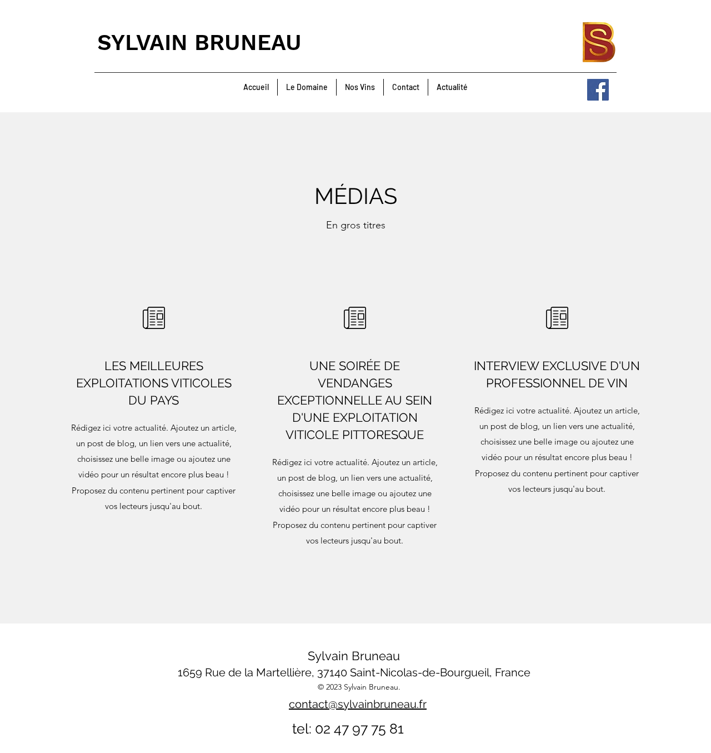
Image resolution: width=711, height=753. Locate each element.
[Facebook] (598, 90)
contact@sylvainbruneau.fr (358, 704)
